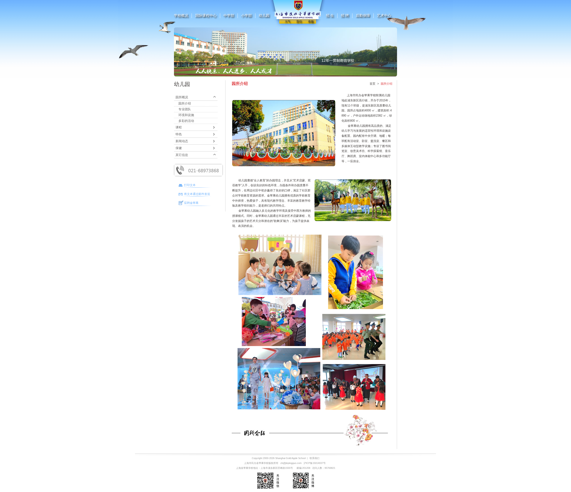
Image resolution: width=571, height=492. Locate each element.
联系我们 (314, 458)
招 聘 (345, 15)
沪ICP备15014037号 (315, 463)
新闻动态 (182, 141)
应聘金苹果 (191, 203)
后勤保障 (363, 15)
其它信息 (182, 155)
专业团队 (184, 109)
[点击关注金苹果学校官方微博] (303, 489)
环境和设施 (186, 115)
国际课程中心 (206, 15)
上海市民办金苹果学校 (256, 463)
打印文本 (190, 185)
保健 (179, 148)
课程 (179, 127)
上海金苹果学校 (244, 468)
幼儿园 (264, 15)
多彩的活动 (186, 121)
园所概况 (182, 97)
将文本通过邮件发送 (197, 194)
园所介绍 (184, 103)
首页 (372, 83)
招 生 (330, 15)
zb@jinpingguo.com (291, 463)
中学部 (228, 15)
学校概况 (181, 15)
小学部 (246, 15)
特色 (179, 134)
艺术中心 (384, 15)
